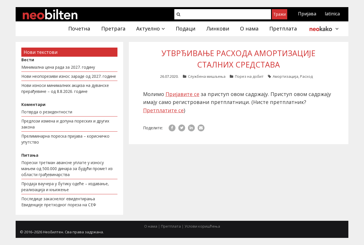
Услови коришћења (202, 226)
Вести (27, 59)
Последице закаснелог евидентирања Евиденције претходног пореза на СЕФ (58, 201)
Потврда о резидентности (46, 112)
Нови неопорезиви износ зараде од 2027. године (68, 76)
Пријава (307, 14)
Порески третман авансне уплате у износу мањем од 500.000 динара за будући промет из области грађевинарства (67, 168)
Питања (29, 155)
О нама (150, 226)
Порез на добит (249, 76)
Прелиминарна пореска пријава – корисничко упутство (65, 139)
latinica (332, 14)
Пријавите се (182, 94)
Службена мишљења (207, 76)
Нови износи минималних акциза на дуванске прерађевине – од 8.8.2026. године (65, 88)
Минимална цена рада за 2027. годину (58, 67)
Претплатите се (163, 110)
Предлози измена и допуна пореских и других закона (65, 124)
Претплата (171, 226)
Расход (306, 76)
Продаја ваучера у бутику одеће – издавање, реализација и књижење (65, 186)
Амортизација (285, 76)
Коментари (33, 104)
